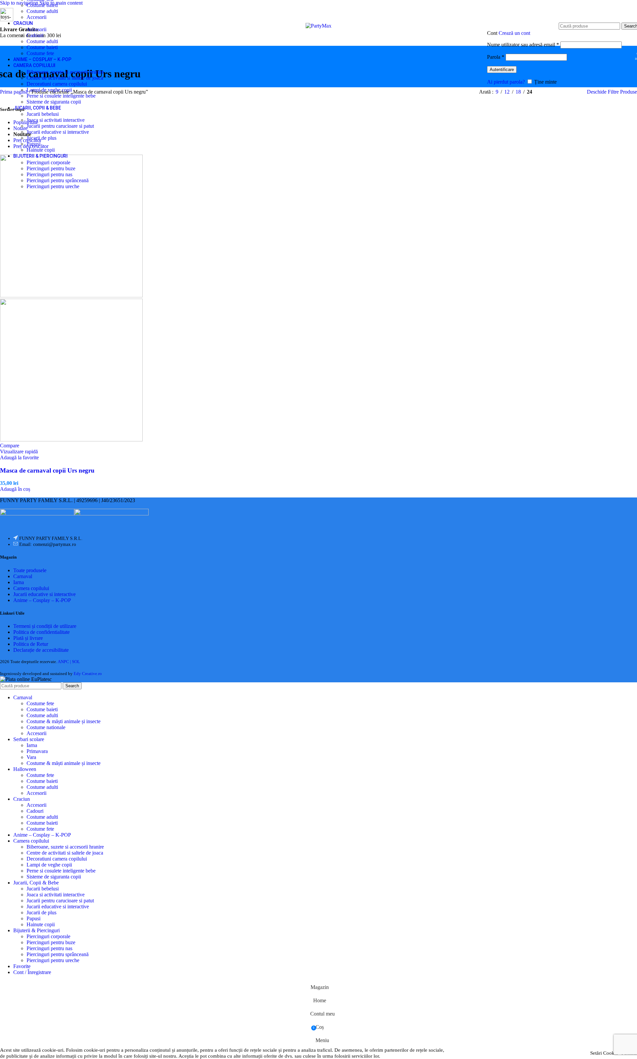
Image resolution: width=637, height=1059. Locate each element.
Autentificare (502, 69)
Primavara (37, 751)
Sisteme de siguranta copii (54, 102)
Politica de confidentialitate (41, 632)
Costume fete (40, 53)
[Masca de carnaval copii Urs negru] (71, 295)
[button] (15, 489)
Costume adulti (42, 11)
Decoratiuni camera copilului (57, 84)
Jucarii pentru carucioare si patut (60, 126)
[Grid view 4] (573, 92)
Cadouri (35, 35)
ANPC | (65, 661)
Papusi (33, 144)
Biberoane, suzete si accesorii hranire (65, 72)
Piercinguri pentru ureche (53, 186)
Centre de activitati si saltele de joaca (65, 78)
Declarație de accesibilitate (41, 650)
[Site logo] (318, 26)
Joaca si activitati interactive (56, 120)
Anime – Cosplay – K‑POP (42, 600)
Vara (31, 757)
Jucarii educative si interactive (58, 132)
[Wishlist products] (628, 53)
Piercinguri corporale (48, 162)
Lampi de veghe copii (49, 90)
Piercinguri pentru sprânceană (58, 180)
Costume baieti (42, 5)
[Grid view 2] (548, 92)
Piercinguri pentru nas (49, 174)
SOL (76, 661)
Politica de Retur (30, 644)
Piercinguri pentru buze (51, 168)
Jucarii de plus (41, 138)
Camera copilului (31, 588)
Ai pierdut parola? (506, 82)
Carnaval (22, 576)
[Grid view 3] (561, 92)
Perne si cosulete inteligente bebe (61, 96)
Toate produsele (29, 570)
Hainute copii (41, 150)
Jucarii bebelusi (43, 114)
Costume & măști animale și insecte (64, 721)
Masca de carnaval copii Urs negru (47, 470)
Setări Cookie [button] (604, 1053)
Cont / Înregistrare (32, 972)
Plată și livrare (28, 638)
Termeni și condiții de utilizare (44, 626)
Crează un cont (514, 33)
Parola (495, 57)
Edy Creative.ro (88, 673)
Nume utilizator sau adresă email (523, 44)
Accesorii (36, 17)
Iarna (18, 582)
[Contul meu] (554, 23)
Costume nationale (46, 727)
